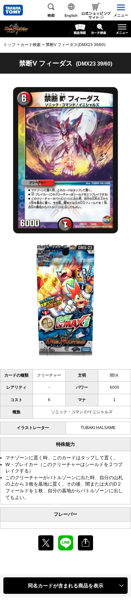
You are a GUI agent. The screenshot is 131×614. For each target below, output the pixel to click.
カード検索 (30, 44)
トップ (9, 44)
